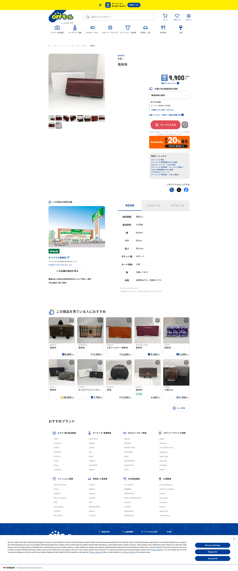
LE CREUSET (129, 485)
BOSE (91, 456)
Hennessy (163, 502)
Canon (56, 461)
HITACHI (57, 456)
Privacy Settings (212, 545)
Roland (91, 470)
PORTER (57, 511)
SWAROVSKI (129, 511)
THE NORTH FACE (166, 447)
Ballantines (163, 511)
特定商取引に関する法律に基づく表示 (60, 265)
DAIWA (162, 470)
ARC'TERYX (58, 515)
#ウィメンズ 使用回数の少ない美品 (164, 162)
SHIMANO (163, 465)
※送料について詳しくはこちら (162, 110)
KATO (126, 470)
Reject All (212, 552)
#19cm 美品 (171, 165)
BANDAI (127, 439)
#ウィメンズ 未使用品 (159, 167)
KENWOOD (93, 465)
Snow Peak (163, 456)
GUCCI (56, 489)
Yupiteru (92, 493)
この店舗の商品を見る (67, 270)
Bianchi (92, 511)
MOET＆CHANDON (166, 489)
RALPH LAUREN (60, 498)
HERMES (57, 493)
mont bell (163, 461)
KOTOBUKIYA (129, 461)
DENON (92, 443)
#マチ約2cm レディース (160, 172)
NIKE (56, 502)
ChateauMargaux (166, 485)
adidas (162, 439)
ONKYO (92, 447)
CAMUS (162, 493)
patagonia (163, 452)
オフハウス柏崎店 (57, 257)
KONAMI (127, 443)
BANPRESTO (129, 465)
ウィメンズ (64, 46)
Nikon (56, 465)
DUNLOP (92, 515)
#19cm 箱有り (174, 174)
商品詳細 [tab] (129, 205)
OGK (90, 502)
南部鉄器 (127, 489)
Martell (162, 507)
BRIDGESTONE (94, 507)
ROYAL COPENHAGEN (132, 498)
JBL (90, 452)
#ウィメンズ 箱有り (176, 167)
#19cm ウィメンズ (158, 165)
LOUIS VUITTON (60, 485)
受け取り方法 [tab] (177, 205)
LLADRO (127, 507)
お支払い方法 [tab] (153, 205)
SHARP (56, 447)
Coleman (162, 443)
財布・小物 (75, 46)
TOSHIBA (57, 452)
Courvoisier (163, 498)
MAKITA (92, 489)
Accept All (212, 558)
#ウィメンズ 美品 (157, 160)
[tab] (57, 29)
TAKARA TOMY (129, 447)
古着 (55, 46)
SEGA (126, 456)
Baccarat (127, 502)
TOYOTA (92, 485)
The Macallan (164, 515)
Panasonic (58, 443)
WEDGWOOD (129, 493)
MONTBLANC (129, 515)
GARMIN (92, 498)
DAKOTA (121, 55)
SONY (56, 439)
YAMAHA (92, 461)
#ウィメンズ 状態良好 (159, 174)
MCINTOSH (93, 439)
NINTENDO (128, 452)
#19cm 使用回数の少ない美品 (162, 169)
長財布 (84, 46)
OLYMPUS (57, 470)
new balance (58, 507)
